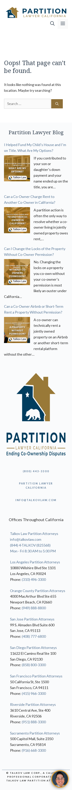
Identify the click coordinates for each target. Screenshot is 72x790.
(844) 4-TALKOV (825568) (30, 545)
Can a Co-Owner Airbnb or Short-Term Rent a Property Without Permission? (33, 309)
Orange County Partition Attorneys (37, 590)
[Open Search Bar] (52, 24)
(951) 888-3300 (34, 722)
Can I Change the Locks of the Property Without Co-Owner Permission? (34, 251)
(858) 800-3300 (34, 665)
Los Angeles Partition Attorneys (35, 562)
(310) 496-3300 (34, 579)
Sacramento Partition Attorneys (35, 733)
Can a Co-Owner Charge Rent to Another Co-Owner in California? (29, 199)
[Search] (57, 103)
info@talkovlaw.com (25, 539)
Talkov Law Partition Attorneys (34, 533)
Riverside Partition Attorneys (33, 704)
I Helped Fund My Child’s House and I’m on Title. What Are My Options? (35, 147)
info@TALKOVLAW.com (36, 500)
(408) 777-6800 (34, 636)
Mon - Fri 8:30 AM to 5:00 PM (33, 551)
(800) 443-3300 (36, 471)
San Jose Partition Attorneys (32, 619)
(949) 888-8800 (34, 608)
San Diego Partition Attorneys (33, 647)
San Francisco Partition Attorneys (36, 676)
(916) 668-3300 (34, 750)
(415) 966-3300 (34, 693)
